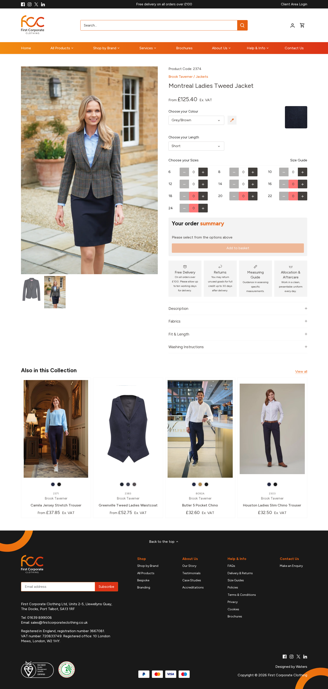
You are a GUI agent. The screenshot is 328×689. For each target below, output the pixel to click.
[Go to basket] (302, 25)
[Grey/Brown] (134, 484)
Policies (233, 587)
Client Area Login (294, 4)
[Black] (59, 484)
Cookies (233, 609)
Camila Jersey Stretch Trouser (56, 499)
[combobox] (159, 25)
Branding (143, 587)
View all (301, 371)
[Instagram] (29, 4)
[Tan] (200, 484)
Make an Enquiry (291, 566)
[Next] (151, 170)
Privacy (233, 602)
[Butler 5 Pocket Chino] (200, 429)
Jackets (202, 76)
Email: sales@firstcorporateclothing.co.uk (54, 622)
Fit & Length (178, 334)
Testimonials (191, 573)
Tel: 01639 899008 (36, 617)
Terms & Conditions (242, 595)
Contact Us (289, 559)
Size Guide (298, 160)
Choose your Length (183, 137)
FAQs (231, 566)
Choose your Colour (183, 111)
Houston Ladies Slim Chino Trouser (272, 499)
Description (178, 308)
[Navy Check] (128, 484)
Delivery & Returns (240, 573)
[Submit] (242, 25)
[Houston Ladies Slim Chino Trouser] (272, 429)
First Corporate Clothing (287, 675)
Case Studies (191, 580)
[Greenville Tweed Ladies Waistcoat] (128, 429)
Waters (301, 666)
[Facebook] (23, 4)
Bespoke (143, 580)
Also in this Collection (49, 370)
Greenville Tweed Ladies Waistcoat (128, 499)
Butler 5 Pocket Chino (200, 499)
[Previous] (28, 170)
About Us (190, 559)
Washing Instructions (186, 347)
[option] (89, 170)
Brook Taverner (180, 76)
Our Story (189, 566)
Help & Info (237, 559)
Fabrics (174, 321)
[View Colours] (232, 120)
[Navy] (53, 484)
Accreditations (193, 587)
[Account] (292, 25)
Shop (141, 559)
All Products (145, 573)
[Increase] (203, 172)
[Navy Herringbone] (122, 484)
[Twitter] (36, 4)
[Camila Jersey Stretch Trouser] (56, 429)
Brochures (235, 616)
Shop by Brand (147, 566)
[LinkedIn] (43, 4)
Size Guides (236, 580)
